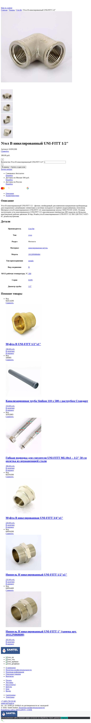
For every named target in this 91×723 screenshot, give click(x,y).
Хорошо (64, 718)
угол (30, 235)
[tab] (48, 193)
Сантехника (10, 695)
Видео (8, 691)
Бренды (9, 687)
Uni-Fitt (31, 229)
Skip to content (6, 8)
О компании (11, 668)
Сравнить (5, 151)
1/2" (30, 286)
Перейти (9, 176)
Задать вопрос (6, 169)
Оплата (9, 680)
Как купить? (11, 685)
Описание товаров (13, 674)
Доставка (9, 682)
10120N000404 (34, 254)
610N (30, 280)
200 (29, 274)
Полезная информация (15, 672)
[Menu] (3, 712)
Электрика (10, 697)
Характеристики (12, 196)
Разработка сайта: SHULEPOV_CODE (16, 710)
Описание (10, 193)
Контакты (10, 676)
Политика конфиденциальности (19, 670)
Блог (7, 689)
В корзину (5, 167)
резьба (30, 261)
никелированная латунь (38, 248)
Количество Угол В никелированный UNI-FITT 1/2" (22, 162)
